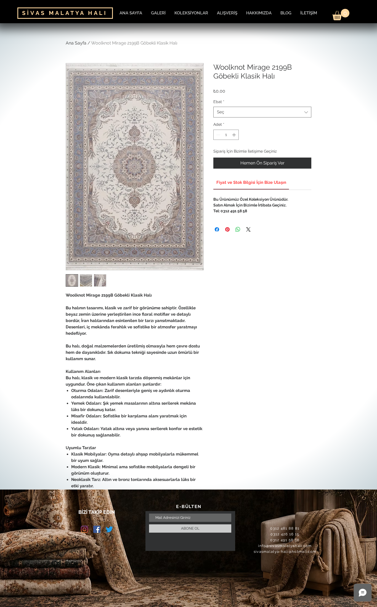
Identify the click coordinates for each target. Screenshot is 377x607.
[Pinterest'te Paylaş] (227, 229)
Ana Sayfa (76, 43)
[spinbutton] (226, 135)
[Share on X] (248, 229)
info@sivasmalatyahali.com (285, 546)
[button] (340, 14)
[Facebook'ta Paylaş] (217, 229)
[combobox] (262, 112)
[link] (251, 182)
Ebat (218, 102)
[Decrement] (217, 135)
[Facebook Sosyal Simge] (96, 529)
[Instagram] (84, 529)
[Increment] (234, 135)
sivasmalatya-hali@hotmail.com (285, 552)
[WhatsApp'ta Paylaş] (238, 229)
